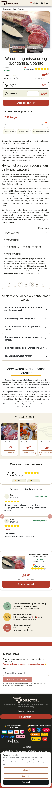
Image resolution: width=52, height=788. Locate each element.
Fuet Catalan (9, 442)
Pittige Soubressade (28, 442)
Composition (24, 132)
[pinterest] (20, 284)
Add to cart (24, 102)
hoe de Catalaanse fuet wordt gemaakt (33, 399)
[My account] (42, 3)
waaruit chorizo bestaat (25, 401)
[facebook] (9, 284)
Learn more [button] (8, 114)
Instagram (30, 711)
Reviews (14, 489)
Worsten (21, 9)
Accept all (26, 782)
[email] (37, 284)
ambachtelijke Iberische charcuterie (14, 150)
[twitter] (15, 284)
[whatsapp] (31, 284)
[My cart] (47, 3)
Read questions (32, 489)
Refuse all (26, 770)
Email (5, 668)
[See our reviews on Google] (25, 68)
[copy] (43, 284)
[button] (26, 85)
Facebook (21, 711)
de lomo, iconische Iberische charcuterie (16, 394)
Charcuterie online (9, 9)
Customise (26, 776)
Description (9, 132)
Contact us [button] (27, 717)
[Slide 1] (26, 544)
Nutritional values (41, 132)
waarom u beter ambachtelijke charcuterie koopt (19, 382)
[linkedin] (26, 284)
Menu (35, 3)
